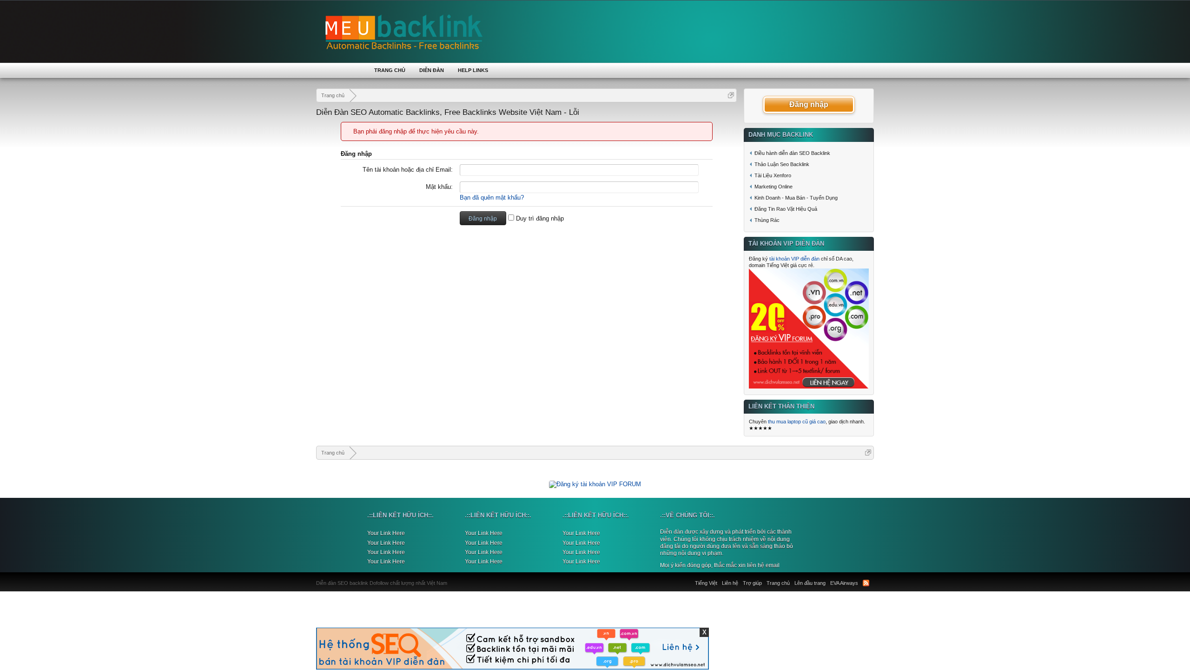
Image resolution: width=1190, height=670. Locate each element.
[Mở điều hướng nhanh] (731, 95)
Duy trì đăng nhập (539, 218)
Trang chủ (389, 70)
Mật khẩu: (439, 186)
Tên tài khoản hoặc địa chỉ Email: (408, 169)
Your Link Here (386, 533)
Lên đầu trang (810, 583)
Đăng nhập (808, 104)
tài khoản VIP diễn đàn (794, 258)
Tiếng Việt (706, 583)
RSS (866, 583)
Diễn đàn (431, 70)
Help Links (473, 70)
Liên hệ (730, 583)
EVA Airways (844, 583)
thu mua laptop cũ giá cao (797, 421)
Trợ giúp (752, 583)
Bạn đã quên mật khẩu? (492, 197)
